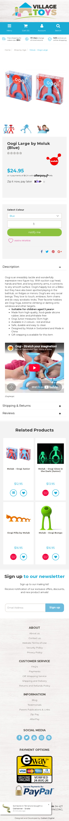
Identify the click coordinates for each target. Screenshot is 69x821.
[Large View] (8, 129)
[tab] (34, 267)
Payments (34, 671)
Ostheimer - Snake (21, 808)
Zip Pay (34, 714)
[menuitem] (42, 252)
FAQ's (34, 666)
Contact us (35, 638)
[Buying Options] (13, 492)
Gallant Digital (47, 818)
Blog (34, 700)
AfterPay (34, 719)
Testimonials (34, 704)
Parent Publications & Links (34, 709)
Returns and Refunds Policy (34, 685)
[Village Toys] (34, 10)
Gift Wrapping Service (34, 676)
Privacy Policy (34, 652)
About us (34, 633)
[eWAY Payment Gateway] (34, 768)
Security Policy (34, 647)
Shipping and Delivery (34, 680)
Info (50, 175)
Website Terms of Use (34, 642)
